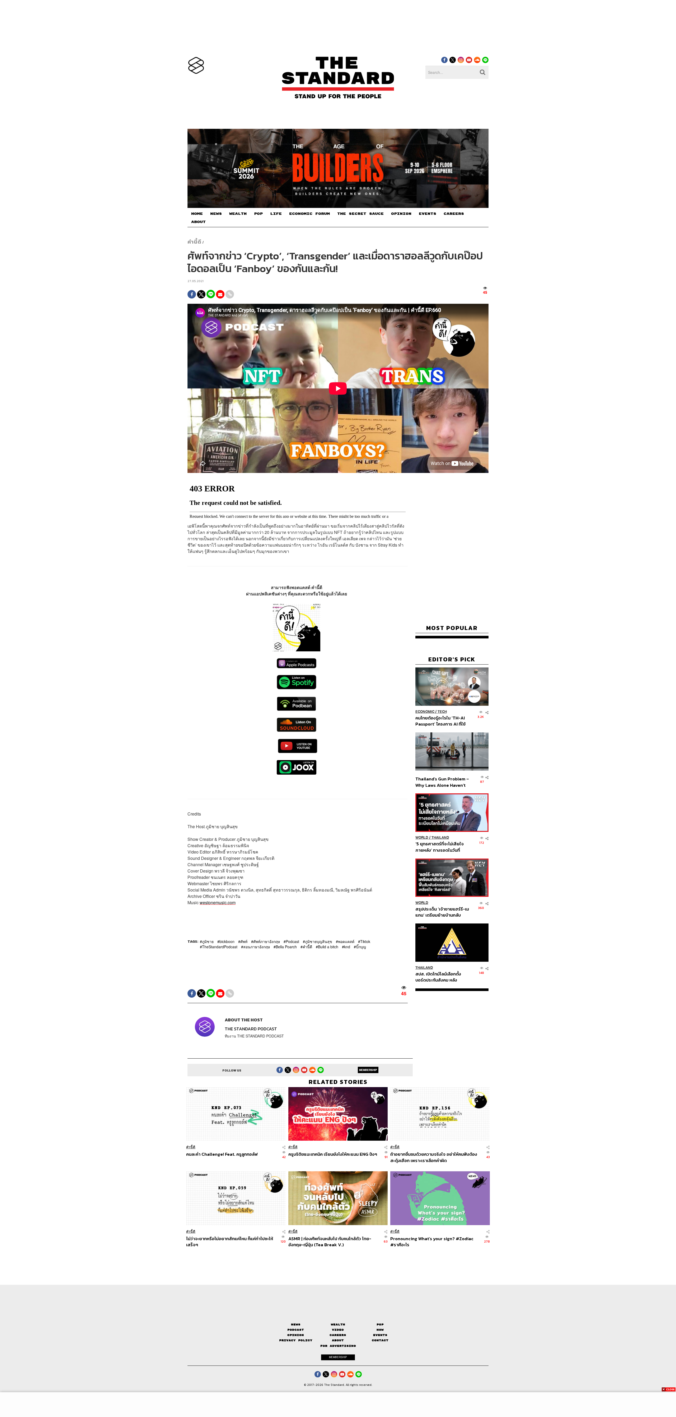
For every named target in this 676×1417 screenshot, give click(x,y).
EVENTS (427, 214)
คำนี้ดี (194, 242)
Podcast (292, 941)
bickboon (226, 941)
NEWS (216, 214)
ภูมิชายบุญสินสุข (318, 941)
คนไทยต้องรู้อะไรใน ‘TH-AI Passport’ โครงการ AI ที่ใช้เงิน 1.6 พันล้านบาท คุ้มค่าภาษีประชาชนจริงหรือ (441, 721)
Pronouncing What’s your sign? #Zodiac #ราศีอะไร (431, 1242)
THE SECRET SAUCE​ (360, 214)
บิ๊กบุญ (361, 947)
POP (258, 214)
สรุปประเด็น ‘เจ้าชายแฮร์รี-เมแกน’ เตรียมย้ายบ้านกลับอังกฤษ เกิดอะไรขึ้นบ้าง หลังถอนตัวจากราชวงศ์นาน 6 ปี (442, 912)
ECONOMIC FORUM (309, 214)
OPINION (401, 214)
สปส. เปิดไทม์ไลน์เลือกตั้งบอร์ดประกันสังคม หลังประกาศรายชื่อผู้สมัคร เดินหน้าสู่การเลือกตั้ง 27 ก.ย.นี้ (439, 977)
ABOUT (198, 222)
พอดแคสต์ (346, 941)
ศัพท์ (243, 941)
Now (380, 1329)
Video (338, 1329)
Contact (380, 1340)
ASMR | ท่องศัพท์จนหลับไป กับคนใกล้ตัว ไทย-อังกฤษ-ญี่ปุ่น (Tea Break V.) (329, 1242)
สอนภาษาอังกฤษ (256, 947)
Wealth (338, 1324)
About (338, 1340)
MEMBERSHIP (368, 1070)
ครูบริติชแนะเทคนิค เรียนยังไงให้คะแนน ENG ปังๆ (332, 1154)
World (421, 838)
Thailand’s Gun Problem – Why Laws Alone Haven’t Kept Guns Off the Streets (442, 782)
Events (380, 1335)
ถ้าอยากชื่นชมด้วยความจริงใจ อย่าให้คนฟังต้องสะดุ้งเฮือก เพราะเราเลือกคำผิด (433, 1157)
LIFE (276, 214)
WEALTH (238, 214)
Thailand (440, 838)
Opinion (295, 1335)
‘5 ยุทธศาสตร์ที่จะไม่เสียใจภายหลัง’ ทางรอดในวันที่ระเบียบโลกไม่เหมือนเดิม (439, 847)
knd (347, 947)
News (296, 1324)
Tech (442, 712)
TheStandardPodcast (219, 947)
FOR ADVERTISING (338, 1345)
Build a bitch (328, 947)
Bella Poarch (286, 947)
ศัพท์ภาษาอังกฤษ (266, 941)
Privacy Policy (295, 1340)
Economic (424, 712)
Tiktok (365, 941)
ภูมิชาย (208, 941)
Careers (338, 1335)
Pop (380, 1324)
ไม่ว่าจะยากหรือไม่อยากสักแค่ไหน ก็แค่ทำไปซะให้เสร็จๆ (229, 1242)
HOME (197, 214)
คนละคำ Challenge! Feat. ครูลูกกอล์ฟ (222, 1154)
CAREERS (454, 214)
